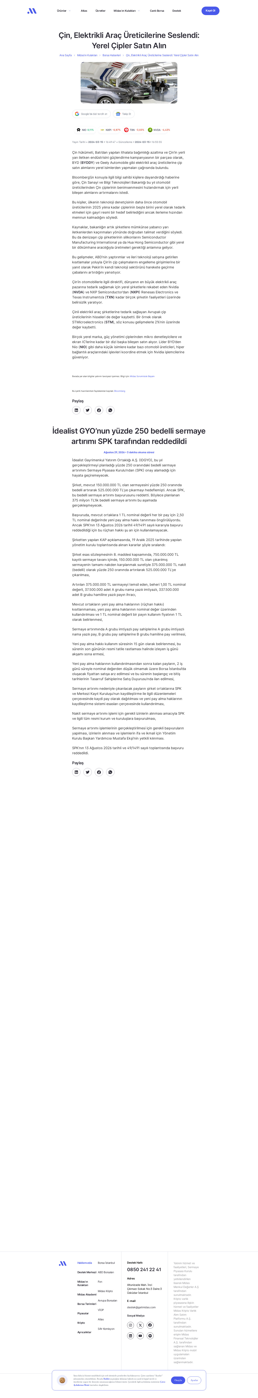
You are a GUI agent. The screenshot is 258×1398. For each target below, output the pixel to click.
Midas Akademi (87, 1294)
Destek (176, 10)
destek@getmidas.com (141, 1307)
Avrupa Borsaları (107, 1300)
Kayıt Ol (210, 10)
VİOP (101, 1309)
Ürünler (61, 10)
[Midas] (31, 11)
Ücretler (101, 10)
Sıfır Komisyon (106, 1328)
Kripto (81, 1322)
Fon (100, 1281)
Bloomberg (119, 391)
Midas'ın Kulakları (82, 1283)
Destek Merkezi (87, 1272)
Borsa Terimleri (86, 1303)
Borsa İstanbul (106, 1262)
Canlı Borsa (157, 10)
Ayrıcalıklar (84, 1332)
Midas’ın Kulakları (125, 10)
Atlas (84, 10)
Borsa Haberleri (112, 55)
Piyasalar (83, 1313)
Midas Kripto (105, 1291)
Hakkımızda (84, 1262)
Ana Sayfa (65, 55)
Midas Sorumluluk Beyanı (142, 376)
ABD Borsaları (106, 1272)
